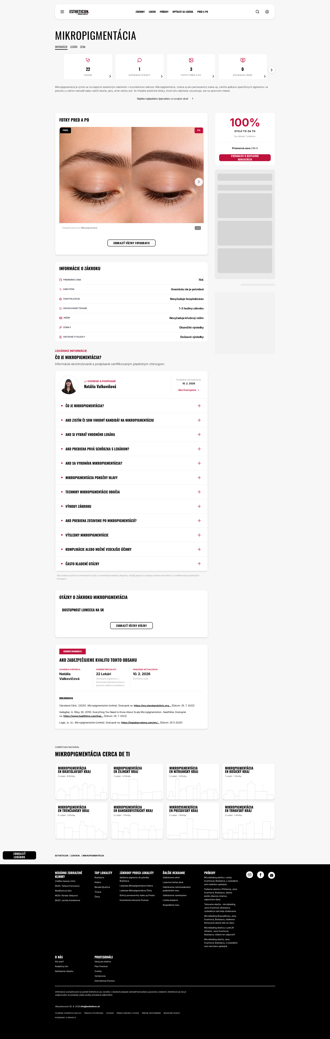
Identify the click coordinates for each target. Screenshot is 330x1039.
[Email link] (271, 875)
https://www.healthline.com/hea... (83, 716)
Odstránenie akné (171, 877)
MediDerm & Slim (63, 890)
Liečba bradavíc (170, 900)
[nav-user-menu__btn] (267, 12)
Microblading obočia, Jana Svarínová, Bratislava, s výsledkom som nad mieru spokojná (221, 943)
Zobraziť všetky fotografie (131, 243)
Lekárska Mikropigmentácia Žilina (136, 890)
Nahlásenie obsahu (64, 971)
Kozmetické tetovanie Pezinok (134, 900)
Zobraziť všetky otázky (131, 626)
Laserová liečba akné (173, 882)
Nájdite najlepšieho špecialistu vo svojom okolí (162, 98)
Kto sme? (59, 961)
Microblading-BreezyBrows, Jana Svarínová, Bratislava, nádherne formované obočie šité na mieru (220, 919)
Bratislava (99, 877)
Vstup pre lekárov (103, 961)
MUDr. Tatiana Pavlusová (67, 886)
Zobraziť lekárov (19, 855)
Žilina (97, 896)
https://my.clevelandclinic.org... (152, 705)
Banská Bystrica (102, 887)
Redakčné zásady (172, 1013)
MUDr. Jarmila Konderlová (67, 900)
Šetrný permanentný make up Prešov (137, 895)
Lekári (73, 47)
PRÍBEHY (164, 11)
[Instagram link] (249, 876)
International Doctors (105, 981)
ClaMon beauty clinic (65, 881)
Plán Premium (101, 966)
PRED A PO (202, 11)
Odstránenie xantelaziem (174, 895)
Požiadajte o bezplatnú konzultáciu (244, 157)
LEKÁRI (152, 11)
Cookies (110, 1013)
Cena (82, 47)
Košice (98, 882)
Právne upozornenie (151, 1013)
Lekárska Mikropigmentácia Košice (136, 885)
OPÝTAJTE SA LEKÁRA (183, 11)
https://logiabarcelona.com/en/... (140, 722)
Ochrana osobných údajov (68, 1013)
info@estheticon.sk (90, 1006)
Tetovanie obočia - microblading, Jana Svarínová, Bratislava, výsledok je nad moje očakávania (220, 907)
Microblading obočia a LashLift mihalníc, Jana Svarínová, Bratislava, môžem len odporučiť (219, 931)
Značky (98, 971)
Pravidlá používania (93, 1013)
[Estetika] (79, 12)
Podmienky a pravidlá (65, 1017)
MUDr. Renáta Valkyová (66, 895)
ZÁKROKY (140, 11)
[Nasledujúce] (271, 70)
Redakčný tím (61, 966)
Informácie (61, 47)
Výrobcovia (100, 976)
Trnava (98, 892)
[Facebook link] (260, 876)
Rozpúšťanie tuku (171, 905)
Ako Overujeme (187, 389)
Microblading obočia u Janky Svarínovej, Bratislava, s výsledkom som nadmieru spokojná (221, 881)
